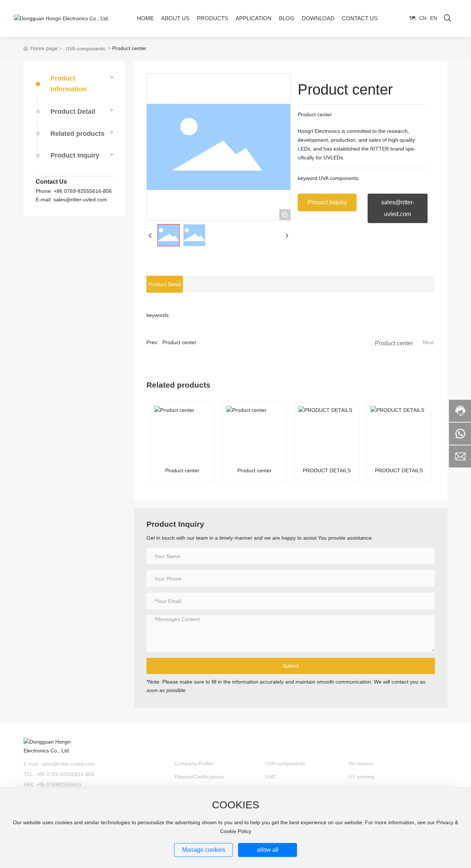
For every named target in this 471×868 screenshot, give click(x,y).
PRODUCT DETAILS (327, 470)
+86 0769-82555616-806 (65, 774)
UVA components (85, 49)
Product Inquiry (74, 155)
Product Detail (72, 111)
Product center (179, 342)
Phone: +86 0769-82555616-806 (74, 191)
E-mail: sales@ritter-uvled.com (71, 199)
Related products (77, 133)
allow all (268, 850)
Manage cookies (203, 850)
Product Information (68, 84)
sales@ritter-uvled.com (68, 764)
